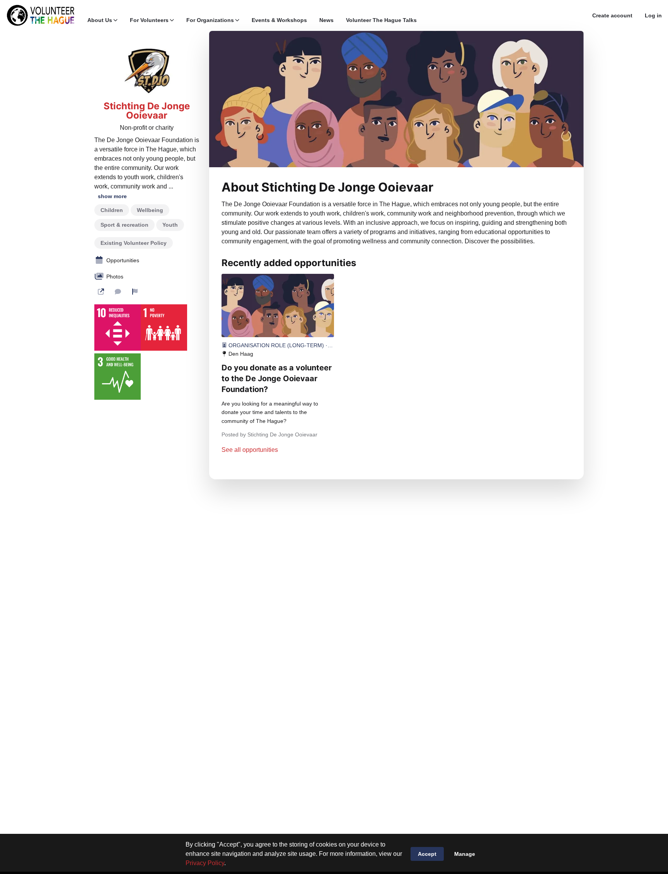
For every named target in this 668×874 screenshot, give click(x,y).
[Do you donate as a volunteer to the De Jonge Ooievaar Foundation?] (278, 305)
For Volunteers (149, 20)
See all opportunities (250, 449)
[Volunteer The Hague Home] (40, 15)
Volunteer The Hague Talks (381, 20)
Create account (612, 15)
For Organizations (210, 20)
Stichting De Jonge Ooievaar (147, 111)
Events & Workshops (279, 20)
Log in (653, 15)
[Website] (100, 291)
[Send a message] (117, 291)
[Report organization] (134, 291)
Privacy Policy (205, 863)
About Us (99, 20)
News (326, 20)
